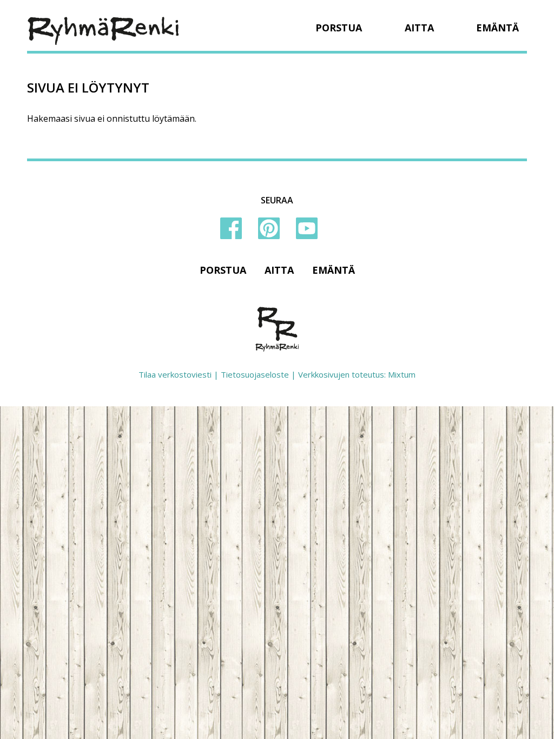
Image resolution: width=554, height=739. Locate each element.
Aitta (419, 27)
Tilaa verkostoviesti (175, 374)
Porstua (338, 27)
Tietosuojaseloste (255, 374)
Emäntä (497, 27)
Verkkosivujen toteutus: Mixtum (357, 374)
